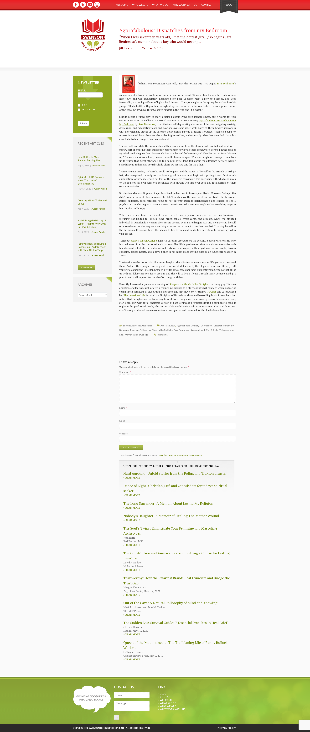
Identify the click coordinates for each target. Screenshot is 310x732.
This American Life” (134, 295)
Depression (206, 325)
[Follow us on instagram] (96, 7)
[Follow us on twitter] (82, 7)
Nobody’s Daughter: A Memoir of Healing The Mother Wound (171, 515)
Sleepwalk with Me (180, 284)
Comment (125, 372)
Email (122, 420)
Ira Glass (211, 291)
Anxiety (195, 325)
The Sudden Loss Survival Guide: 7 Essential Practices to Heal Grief (175, 622)
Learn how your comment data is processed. (180, 455)
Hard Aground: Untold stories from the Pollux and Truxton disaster (175, 473)
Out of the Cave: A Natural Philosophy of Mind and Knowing (170, 602)
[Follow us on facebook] (75, 7)
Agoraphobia (183, 325)
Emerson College (138, 330)
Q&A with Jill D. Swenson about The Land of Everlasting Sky (91, 180)
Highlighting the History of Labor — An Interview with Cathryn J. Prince (92, 223)
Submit (83, 123)
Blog (229, 4)
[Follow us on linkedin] (89, 7)
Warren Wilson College (144, 240)
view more (86, 267)
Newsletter (88, 109)
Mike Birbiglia (200, 284)
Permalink (162, 334)
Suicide (214, 330)
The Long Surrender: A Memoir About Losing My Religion (168, 503)
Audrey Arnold (98, 165)
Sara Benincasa (225, 83)
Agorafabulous (167, 325)
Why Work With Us (185, 4)
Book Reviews (130, 325)
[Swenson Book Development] (92, 35)
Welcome (122, 4)
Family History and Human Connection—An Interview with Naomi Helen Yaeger (92, 247)
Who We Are (140, 4)
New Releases (145, 325)
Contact (207, 4)
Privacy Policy (226, 728)
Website (123, 433)
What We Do (160, 4)
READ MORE (131, 477)
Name (123, 407)
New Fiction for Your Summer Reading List (89, 159)
